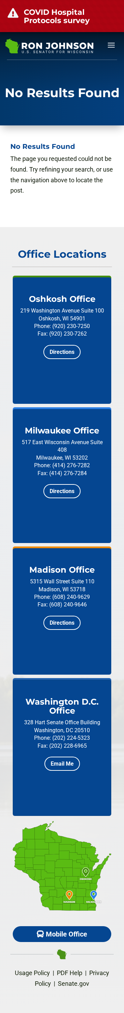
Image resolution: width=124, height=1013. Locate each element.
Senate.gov (73, 983)
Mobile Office (66, 934)
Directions (62, 352)
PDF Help (69, 972)
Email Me (62, 763)
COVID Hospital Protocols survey (57, 16)
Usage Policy (32, 972)
